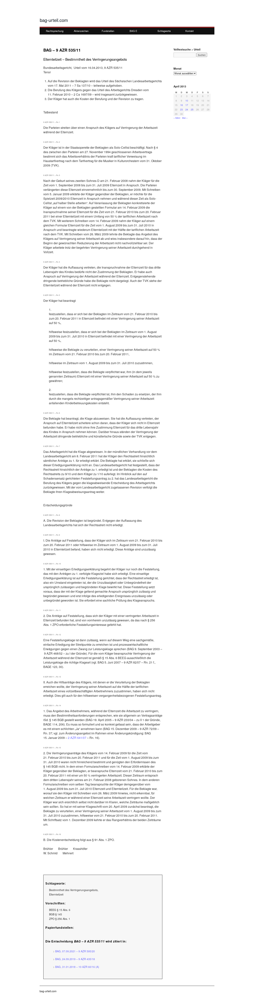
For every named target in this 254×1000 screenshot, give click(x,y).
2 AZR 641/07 (77, 738)
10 (186, 100)
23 (181, 109)
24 (186, 109)
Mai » (185, 117)
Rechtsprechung (54, 31)
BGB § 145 (55, 914)
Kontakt (189, 31)
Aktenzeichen (81, 31)
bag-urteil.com (54, 20)
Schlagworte (164, 31)
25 (192, 109)
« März (176, 117)
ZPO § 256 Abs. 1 (59, 919)
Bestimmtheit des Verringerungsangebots (73, 890)
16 (181, 105)
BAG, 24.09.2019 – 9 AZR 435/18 (75, 959)
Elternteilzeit (56, 894)
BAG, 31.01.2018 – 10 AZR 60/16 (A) (77, 967)
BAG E (133, 31)
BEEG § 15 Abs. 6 (59, 910)
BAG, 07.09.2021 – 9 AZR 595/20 (75, 951)
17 (186, 105)
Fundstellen (108, 31)
